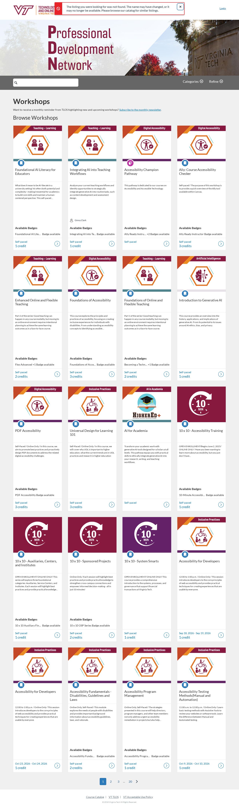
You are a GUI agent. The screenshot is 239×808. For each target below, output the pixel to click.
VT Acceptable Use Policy (138, 796)
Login (223, 8)
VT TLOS (114, 796)
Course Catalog (95, 796)
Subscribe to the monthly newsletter (140, 109)
